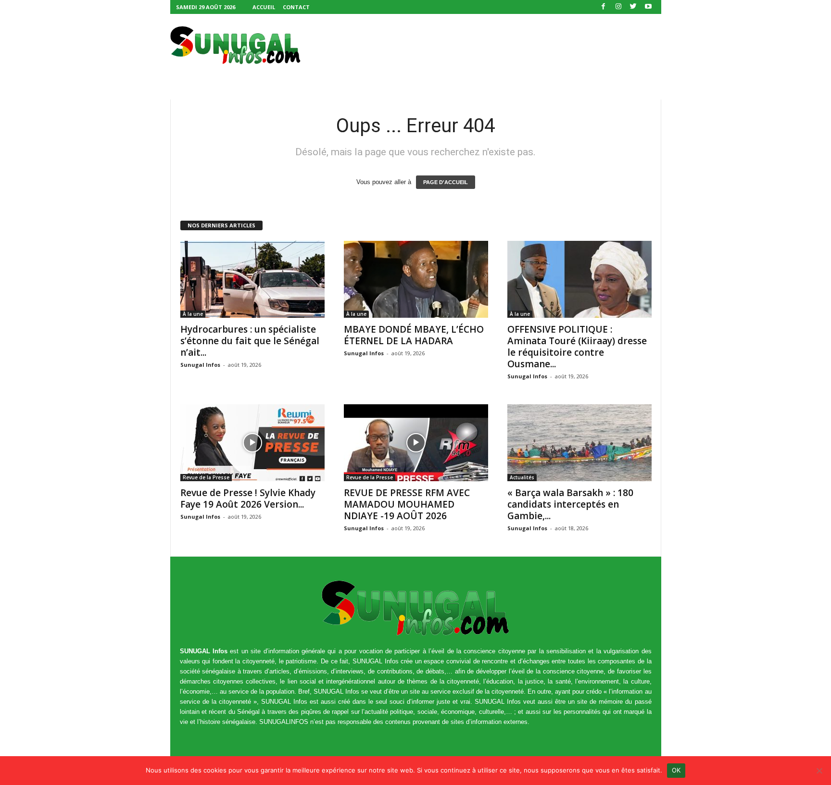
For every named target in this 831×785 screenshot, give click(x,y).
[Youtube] (648, 7)
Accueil (263, 7)
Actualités (522, 477)
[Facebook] (603, 7)
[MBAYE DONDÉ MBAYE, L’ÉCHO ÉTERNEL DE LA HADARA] (416, 279)
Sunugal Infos (200, 364)
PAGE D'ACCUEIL (445, 182)
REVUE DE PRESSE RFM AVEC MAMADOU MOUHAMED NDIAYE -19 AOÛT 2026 (407, 504)
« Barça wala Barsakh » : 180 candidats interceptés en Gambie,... (570, 504)
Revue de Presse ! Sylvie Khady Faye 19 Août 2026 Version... (247, 498)
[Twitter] (633, 7)
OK (676, 770)
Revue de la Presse (206, 477)
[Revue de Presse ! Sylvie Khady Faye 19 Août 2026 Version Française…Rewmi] (252, 442)
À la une (193, 314)
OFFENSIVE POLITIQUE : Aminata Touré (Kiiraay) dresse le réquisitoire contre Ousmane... (577, 346)
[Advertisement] (486, 45)
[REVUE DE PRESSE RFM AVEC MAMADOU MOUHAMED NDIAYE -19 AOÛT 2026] (416, 442)
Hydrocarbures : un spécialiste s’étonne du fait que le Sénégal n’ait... (249, 341)
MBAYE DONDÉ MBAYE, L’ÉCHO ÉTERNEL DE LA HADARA (414, 335)
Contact (296, 7)
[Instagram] (618, 7)
